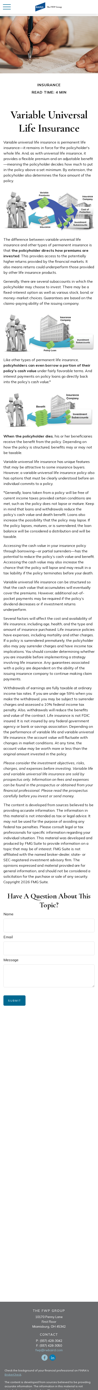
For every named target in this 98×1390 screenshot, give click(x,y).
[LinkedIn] (52, 1357)
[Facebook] (44, 1357)
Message (10, 960)
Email (8, 937)
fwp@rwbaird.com (49, 1350)
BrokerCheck (13, 1374)
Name (8, 914)
